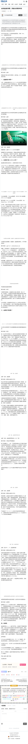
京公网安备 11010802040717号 (15, 736)
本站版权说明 (17, 738)
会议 (24, 4)
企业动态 (3, 11)
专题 (9, 4)
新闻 (6, 4)
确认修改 (25, 708)
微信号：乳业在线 (11, 738)
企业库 (16, 4)
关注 (21, 15)
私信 (25, 15)
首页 (3, 4)
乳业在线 (16, 733)
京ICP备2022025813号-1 (14, 734)
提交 (25, 723)
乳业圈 (20, 4)
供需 (12, 4)
